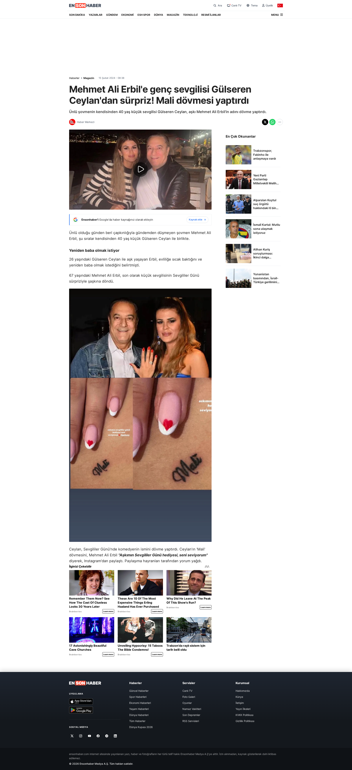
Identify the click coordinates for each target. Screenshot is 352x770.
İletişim (240, 702)
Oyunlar (187, 702)
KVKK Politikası (244, 714)
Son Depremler (191, 714)
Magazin (88, 78)
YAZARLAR (95, 14)
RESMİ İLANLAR (211, 14)
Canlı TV (187, 690)
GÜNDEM (112, 14)
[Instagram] (81, 736)
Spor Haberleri (137, 696)
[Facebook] (98, 736)
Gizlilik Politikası (245, 721)
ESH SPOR (144, 14)
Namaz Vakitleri (191, 708)
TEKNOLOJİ (190, 14)
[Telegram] (107, 736)
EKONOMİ (127, 14)
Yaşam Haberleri (139, 708)
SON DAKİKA (77, 14)
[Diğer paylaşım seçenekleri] (280, 122)
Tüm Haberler (137, 721)
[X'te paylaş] (265, 122)
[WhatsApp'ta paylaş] (272, 122)
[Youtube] (89, 736)
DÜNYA (158, 14)
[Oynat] (140, 169)
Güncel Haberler (138, 690)
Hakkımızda (243, 690)
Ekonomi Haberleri (140, 702)
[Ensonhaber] (85, 5)
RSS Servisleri (190, 721)
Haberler (74, 78)
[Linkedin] (115, 736)
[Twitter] (72, 736)
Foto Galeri (188, 696)
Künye (239, 696)
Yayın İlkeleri (243, 708)
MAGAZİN (173, 14)
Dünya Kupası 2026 (141, 727)
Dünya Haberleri (138, 714)
